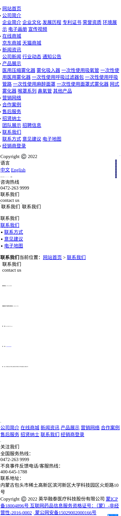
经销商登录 (14, 146)
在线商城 (11, 36)
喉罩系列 (27, 91)
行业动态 (31, 56)
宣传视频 (37, 29)
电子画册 (17, 29)
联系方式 (11, 139)
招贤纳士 (11, 118)
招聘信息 (31, 125)
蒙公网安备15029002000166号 (65, 512)
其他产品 (62, 91)
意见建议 (31, 139)
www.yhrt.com (8, 346)
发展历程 (51, 22)
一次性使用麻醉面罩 (34, 84)
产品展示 (11, 63)
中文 (5, 170)
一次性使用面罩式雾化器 (83, 84)
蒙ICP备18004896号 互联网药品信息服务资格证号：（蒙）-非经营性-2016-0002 (59, 505)
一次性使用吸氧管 (80, 70)
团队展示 (11, 125)
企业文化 (31, 22)
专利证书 (72, 22)
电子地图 (51, 139)
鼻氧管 (45, 91)
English (18, 170)
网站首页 (11, 8)
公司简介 (11, 15)
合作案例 (11, 104)
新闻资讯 (11, 49)
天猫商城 (31, 43)
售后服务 (11, 111)
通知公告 (51, 56)
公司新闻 (11, 56)
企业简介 (11, 22)
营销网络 (11, 97)
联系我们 (11, 132)
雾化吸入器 (48, 70)
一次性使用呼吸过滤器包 (58, 77)
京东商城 (11, 43)
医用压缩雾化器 (18, 70)
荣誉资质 (92, 22)
